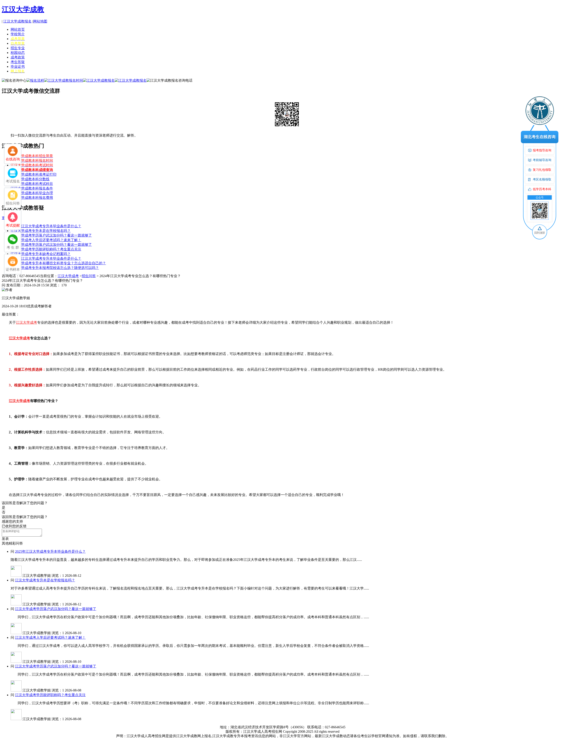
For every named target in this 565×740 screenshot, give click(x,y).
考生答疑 (18, 62)
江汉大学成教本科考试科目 (32, 184)
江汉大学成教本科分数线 (30, 179)
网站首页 (18, 29)
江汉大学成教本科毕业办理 (32, 193)
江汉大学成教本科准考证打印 (33, 174)
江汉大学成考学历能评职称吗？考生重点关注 (46, 249)
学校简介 (18, 34)
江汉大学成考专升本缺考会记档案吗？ (41, 254)
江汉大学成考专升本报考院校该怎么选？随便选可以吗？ (55, 268)
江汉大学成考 (68, 276)
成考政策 (18, 57)
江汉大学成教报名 (17, 21)
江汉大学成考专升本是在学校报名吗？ (41, 231)
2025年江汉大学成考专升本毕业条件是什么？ (46, 226)
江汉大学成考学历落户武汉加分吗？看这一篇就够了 (51, 235)
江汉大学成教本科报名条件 (32, 188)
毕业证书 (18, 66)
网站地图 (40, 21)
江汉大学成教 (23, 9)
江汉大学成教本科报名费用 (32, 197)
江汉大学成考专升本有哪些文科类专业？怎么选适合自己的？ (58, 263)
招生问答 (89, 276)
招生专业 (18, 48)
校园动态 (18, 52)
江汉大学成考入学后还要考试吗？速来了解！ (46, 240)
